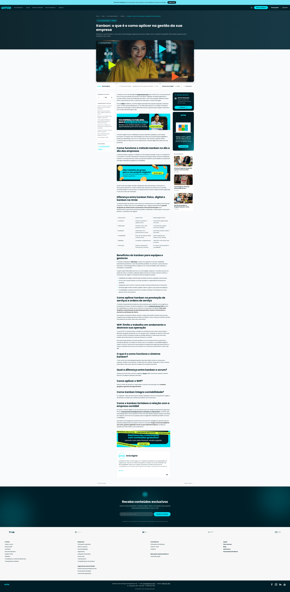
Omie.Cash (81, 556)
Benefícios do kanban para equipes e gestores (104, 116)
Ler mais (121, 470)
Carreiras (8, 549)
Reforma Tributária (37, 7)
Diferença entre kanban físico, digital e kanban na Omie (104, 112)
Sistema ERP (8, 547)
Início (97, 16)
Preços (28, 7)
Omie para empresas (84, 544)
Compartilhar (188, 86)
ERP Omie (134, 262)
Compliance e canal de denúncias (15, 559)
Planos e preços (82, 547)
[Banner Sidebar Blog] (183, 131)
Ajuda (225, 542)
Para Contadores (50, 7)
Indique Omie (9, 554)
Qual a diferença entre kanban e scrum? (103, 134)
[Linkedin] (280, 584)
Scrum (145, 373)
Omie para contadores (157, 544)
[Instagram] (276, 584)
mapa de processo (143, 94)
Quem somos (9, 544)
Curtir (178, 86)
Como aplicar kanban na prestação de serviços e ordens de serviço (104, 121)
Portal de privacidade (84, 571)
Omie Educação (155, 556)
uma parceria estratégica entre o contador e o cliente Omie (140, 412)
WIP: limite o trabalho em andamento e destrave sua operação (104, 126)
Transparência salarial (12, 561)
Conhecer (182, 107)
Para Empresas (18, 7)
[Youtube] (284, 584)
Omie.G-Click (154, 547)
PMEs (123, 104)
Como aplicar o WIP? (102, 137)
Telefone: (163, 583)
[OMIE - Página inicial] (6, 7)
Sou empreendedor (112, 16)
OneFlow (153, 549)
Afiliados (7, 556)
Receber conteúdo (162, 514)
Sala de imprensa (10, 551)
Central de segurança (84, 573)
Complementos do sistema (86, 561)
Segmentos (81, 551)
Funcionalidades (83, 549)
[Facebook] (272, 584)
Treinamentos (82, 559)
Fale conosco (227, 544)
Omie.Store (226, 549)
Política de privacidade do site (87, 568)
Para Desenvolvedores (230, 551)
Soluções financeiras (84, 554)
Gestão (122, 16)
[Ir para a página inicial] (8, 584)
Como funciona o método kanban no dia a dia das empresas (104, 107)
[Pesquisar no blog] (251, 7)
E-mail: (147, 583)
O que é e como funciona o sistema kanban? (104, 130)
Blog (103, 16)
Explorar (61, 7)
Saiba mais (172, 2)
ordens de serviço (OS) (156, 306)
